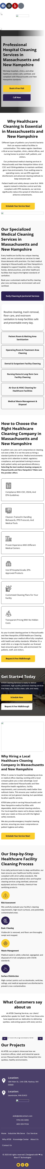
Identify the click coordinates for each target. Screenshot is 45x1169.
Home (3, 1133)
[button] (4, 1038)
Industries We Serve (16, 1133)
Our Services (32, 1133)
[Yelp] (15, 6)
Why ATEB (6, 1139)
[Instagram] (9, 6)
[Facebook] (3, 6)
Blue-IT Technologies (22, 1157)
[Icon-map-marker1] (21, 6)
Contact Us (7, 1145)
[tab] (22, 296)
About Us (34, 1139)
